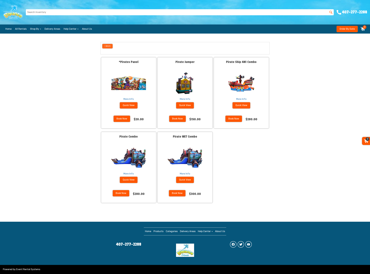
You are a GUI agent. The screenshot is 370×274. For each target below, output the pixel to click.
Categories (172, 231)
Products (158, 231)
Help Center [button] (70, 29)
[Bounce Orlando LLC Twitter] (241, 244)
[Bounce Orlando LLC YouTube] (248, 244)
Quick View (129, 105)
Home (8, 29)
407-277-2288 (128, 244)
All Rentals (21, 29)
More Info (128, 99)
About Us (87, 29)
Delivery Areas (52, 29)
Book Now (121, 118)
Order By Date (347, 29)
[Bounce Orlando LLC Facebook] (233, 244)
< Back (107, 46)
